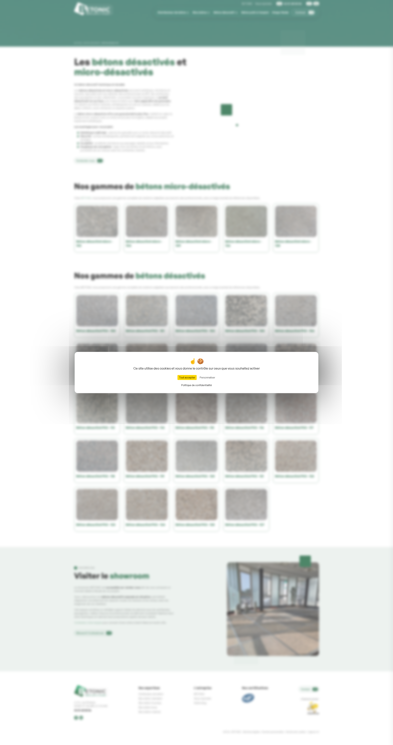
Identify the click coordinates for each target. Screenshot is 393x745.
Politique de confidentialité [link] (196, 385)
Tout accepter (187, 377)
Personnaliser (207, 377)
